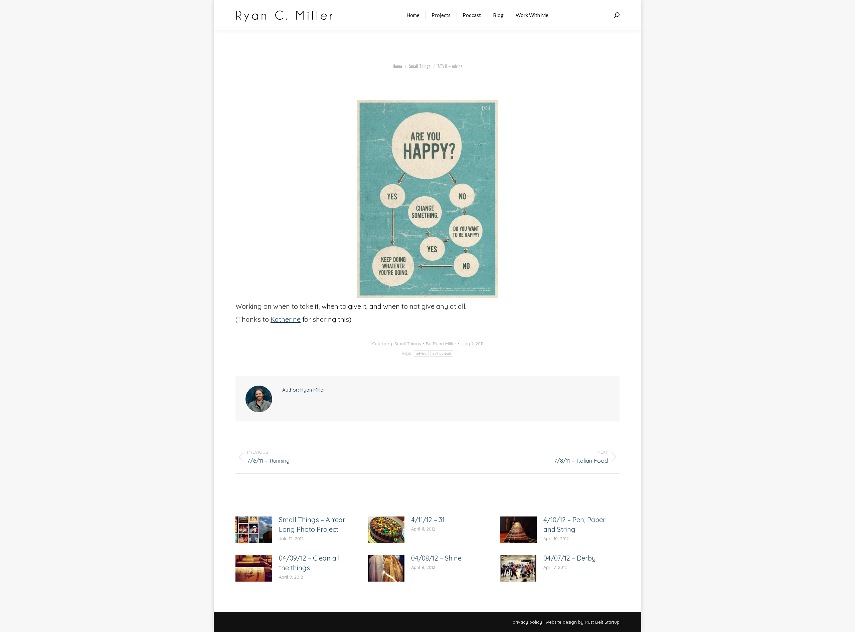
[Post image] (253, 529)
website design (561, 622)
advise (421, 353)
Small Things (407, 343)
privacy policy (527, 622)
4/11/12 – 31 (428, 519)
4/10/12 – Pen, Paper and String (574, 524)
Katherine (286, 319)
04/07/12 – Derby (569, 558)
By (441, 343)
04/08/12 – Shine (436, 558)
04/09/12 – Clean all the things (309, 563)
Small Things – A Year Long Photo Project (312, 524)
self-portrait (442, 353)
